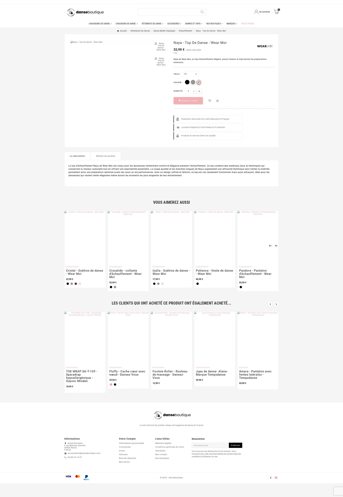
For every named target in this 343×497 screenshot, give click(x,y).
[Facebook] (271, 478)
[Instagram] (276, 478)
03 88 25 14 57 (75, 457)
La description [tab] (77, 156)
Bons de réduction (127, 458)
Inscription (160, 451)
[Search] (202, 11)
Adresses (123, 454)
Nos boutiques (162, 458)
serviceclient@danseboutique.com (84, 453)
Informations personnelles (131, 443)
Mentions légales (163, 443)
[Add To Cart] (82, 261)
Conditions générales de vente (169, 447)
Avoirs (122, 451)
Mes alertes (124, 462)
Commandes (125, 447)
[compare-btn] (217, 100)
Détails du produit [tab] (105, 156)
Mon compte (161, 454)
